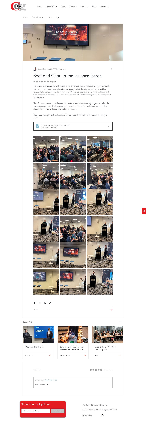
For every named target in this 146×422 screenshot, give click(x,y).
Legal (58, 17)
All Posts (25, 17)
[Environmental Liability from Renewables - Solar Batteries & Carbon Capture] (73, 334)
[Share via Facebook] (34, 303)
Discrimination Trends (34, 346)
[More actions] (111, 69)
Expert (50, 17)
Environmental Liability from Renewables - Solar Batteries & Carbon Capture (72, 348)
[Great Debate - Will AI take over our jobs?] (107, 334)
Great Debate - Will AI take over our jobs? (106, 348)
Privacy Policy (87, 416)
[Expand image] (46, 149)
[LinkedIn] (144, 211)
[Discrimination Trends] (38, 334)
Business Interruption (38, 17)
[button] (120, 17)
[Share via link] (50, 303)
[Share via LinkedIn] (45, 303)
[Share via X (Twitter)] (40, 303)
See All (121, 322)
